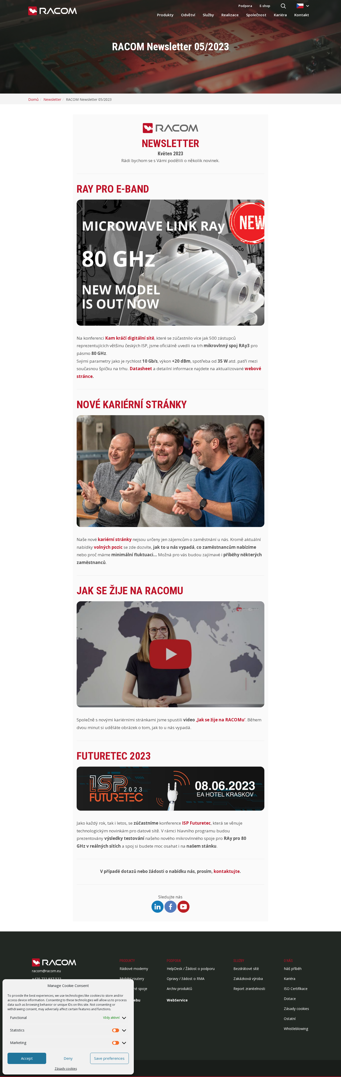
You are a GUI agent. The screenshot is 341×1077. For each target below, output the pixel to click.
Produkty (165, 14)
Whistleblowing (296, 1028)
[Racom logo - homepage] (52, 11)
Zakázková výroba (248, 978)
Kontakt (301, 14)
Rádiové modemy (134, 968)
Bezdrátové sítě (246, 968)
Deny (68, 1058)
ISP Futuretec (196, 823)
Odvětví (188, 14)
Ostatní (290, 1018)
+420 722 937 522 (46, 978)
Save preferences (109, 1058)
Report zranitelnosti (249, 988)
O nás (288, 961)
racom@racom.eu (46, 970)
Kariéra (280, 14)
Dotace (290, 998)
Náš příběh (293, 968)
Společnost (256, 14)
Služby (208, 14)
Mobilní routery (132, 978)
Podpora (245, 6)
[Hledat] (283, 6)
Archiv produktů (179, 988)
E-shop (265, 6)
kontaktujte (227, 871)
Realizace (230, 14)
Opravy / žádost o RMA (185, 978)
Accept (27, 1058)
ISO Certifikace (296, 988)
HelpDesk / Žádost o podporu (191, 968)
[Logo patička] (62, 962)
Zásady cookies (66, 1068)
